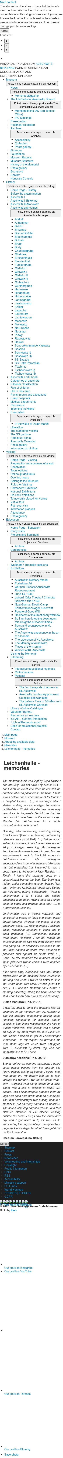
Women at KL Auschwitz (30, 650)
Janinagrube (22, 300)
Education (12, 519)
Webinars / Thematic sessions (29, 565)
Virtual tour (17, 502)
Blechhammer (23, 237)
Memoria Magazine (27, 96)
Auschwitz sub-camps (24, 207)
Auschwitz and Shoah (24, 377)
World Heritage (13, 1189)
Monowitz (21, 324)
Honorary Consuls (21, 178)
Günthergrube (23, 286)
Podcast (20, 676)
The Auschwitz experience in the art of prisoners (37, 634)
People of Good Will (27, 611)
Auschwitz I (17, 197)
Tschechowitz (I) (25, 370)
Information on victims (23, 448)
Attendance (17, 512)
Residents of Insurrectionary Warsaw (37, 615)
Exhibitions (17, 568)
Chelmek (20, 254)
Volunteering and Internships (22, 1161)
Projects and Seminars (24, 534)
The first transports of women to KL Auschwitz (38, 689)
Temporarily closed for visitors (28, 498)
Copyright (10, 1165)
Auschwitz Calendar (23, 441)
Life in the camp (20, 391)
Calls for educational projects (28, 726)
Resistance (17, 405)
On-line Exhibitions (22, 495)
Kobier (19, 307)
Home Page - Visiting (23, 460)
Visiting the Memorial (23, 653)
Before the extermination (25, 193)
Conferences (18, 550)
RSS (7, 1175)
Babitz (19, 226)
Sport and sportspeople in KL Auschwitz (33, 627)
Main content (8, 2)
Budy (18, 247)
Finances (16, 150)
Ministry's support (15, 1182)
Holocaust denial (20, 438)
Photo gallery (23, 147)
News (14, 87)
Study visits (17, 531)
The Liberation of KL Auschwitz (34, 639)
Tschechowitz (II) (25, 373)
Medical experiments (23, 402)
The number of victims (24, 431)
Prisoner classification (24, 384)
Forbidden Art (23, 583)
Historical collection (22, 125)
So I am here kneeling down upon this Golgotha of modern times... (36, 620)
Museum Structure (21, 161)
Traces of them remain (28, 646)
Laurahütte (21, 314)
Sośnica (20, 349)
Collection (21, 143)
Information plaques (22, 509)
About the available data (19, 742)
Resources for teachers (24, 715)
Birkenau (20, 230)
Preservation (18, 121)
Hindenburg (22, 293)
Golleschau (22, 282)
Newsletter (11, 1158)
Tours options (18, 470)
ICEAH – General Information (28, 719)
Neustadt (20, 331)
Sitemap (9, 1147)
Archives (15, 128)
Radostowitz (22, 338)
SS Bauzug (22, 359)
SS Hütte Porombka (27, 363)
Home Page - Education (25, 527)
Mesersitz (21, 321)
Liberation (16, 427)
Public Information (15, 1168)
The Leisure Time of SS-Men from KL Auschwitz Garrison (40, 703)
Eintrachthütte (23, 258)
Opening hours (19, 477)
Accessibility (22, 140)
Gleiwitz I (20, 268)
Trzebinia (20, 366)
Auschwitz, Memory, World (31, 580)
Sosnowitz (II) (23, 356)
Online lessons (24, 672)
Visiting (10, 452)
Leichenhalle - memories (19, 749)
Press (8, 1154)
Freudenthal (22, 261)
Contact (15, 175)
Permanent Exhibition (23, 488)
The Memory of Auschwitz (31, 643)
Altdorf (19, 219)
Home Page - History (23, 190)
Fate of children (20, 387)
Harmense (21, 289)
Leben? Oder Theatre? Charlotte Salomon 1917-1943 (35, 599)
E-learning (16, 657)
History (10, 182)
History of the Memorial (24, 164)
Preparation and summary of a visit (31, 463)
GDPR (8, 1196)
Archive (19, 546)
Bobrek (19, 240)
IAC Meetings (23, 118)
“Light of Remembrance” (25, 722)
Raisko (19, 342)
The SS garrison (20, 434)
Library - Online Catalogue (26, 708)
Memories (10, 745)
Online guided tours (22, 474)
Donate (4, 1144)
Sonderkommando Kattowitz (32, 345)
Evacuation (17, 412)
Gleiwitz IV (21, 279)
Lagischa (20, 310)
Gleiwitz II (21, 272)
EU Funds (10, 1186)
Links (7, 1172)
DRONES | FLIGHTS (17, 1193)
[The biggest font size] (33, 56)
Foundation (17, 154)
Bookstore (16, 171)
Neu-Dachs (22, 328)
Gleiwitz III (21, 275)
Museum (11, 79)
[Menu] (58, 66)
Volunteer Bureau (21, 712)
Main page (11, 735)
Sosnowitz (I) (23, 352)
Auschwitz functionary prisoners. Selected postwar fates (39, 696)
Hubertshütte (23, 296)
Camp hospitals (20, 398)
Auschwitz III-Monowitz (24, 204)
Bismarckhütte (24, 233)
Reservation (18, 467)
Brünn (18, 244)
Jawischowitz (23, 303)
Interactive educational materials (35, 669)
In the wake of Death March (32, 424)
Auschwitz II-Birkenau (23, 200)
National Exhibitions (23, 491)
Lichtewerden (23, 317)
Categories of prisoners (24, 380)
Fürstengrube (23, 265)
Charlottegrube (24, 251)
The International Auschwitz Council (32, 99)
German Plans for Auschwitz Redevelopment (32, 588)
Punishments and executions (28, 394)
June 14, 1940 (24, 594)
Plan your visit (19, 505)
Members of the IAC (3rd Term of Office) (35, 112)
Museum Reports (21, 157)
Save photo (11, 1454)
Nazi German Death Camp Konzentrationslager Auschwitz (34, 606)
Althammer (21, 223)
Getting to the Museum (24, 481)
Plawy (19, 335)
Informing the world (22, 409)
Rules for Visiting (21, 484)
